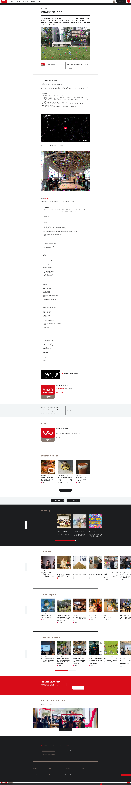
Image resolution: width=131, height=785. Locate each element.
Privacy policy (68, 768)
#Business (86, 64)
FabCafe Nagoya (59, 388)
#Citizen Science (44, 407)
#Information (82, 64)
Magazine (33, 1)
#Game (58, 413)
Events (12, 1)
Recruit (50, 768)
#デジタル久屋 (57, 407)
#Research (45, 409)
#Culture (68, 64)
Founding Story (35, 774)
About (83, 768)
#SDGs (54, 413)
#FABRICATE (50, 407)
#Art (41, 409)
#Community (78, 64)
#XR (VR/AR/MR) (44, 413)
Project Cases (25, 1)
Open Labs (18, 1)
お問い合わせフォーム (60, 392)
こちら (45, 198)
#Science (71, 64)
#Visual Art (50, 413)
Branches (40, 1)
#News (75, 64)
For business (35, 768)
